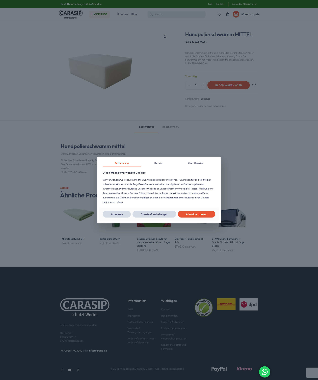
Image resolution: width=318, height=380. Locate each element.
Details (158, 163)
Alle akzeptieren (196, 214)
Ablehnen (117, 214)
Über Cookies (195, 163)
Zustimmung (122, 163)
